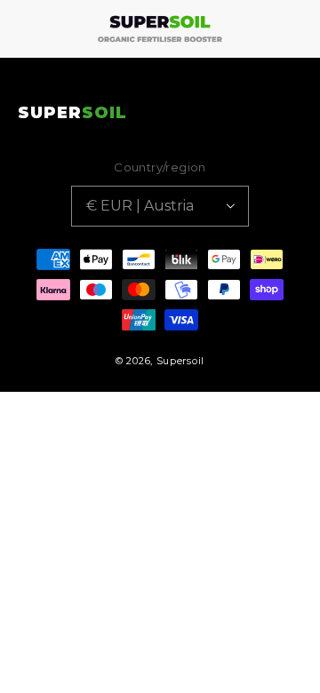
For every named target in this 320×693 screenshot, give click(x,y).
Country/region (160, 167)
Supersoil (180, 360)
